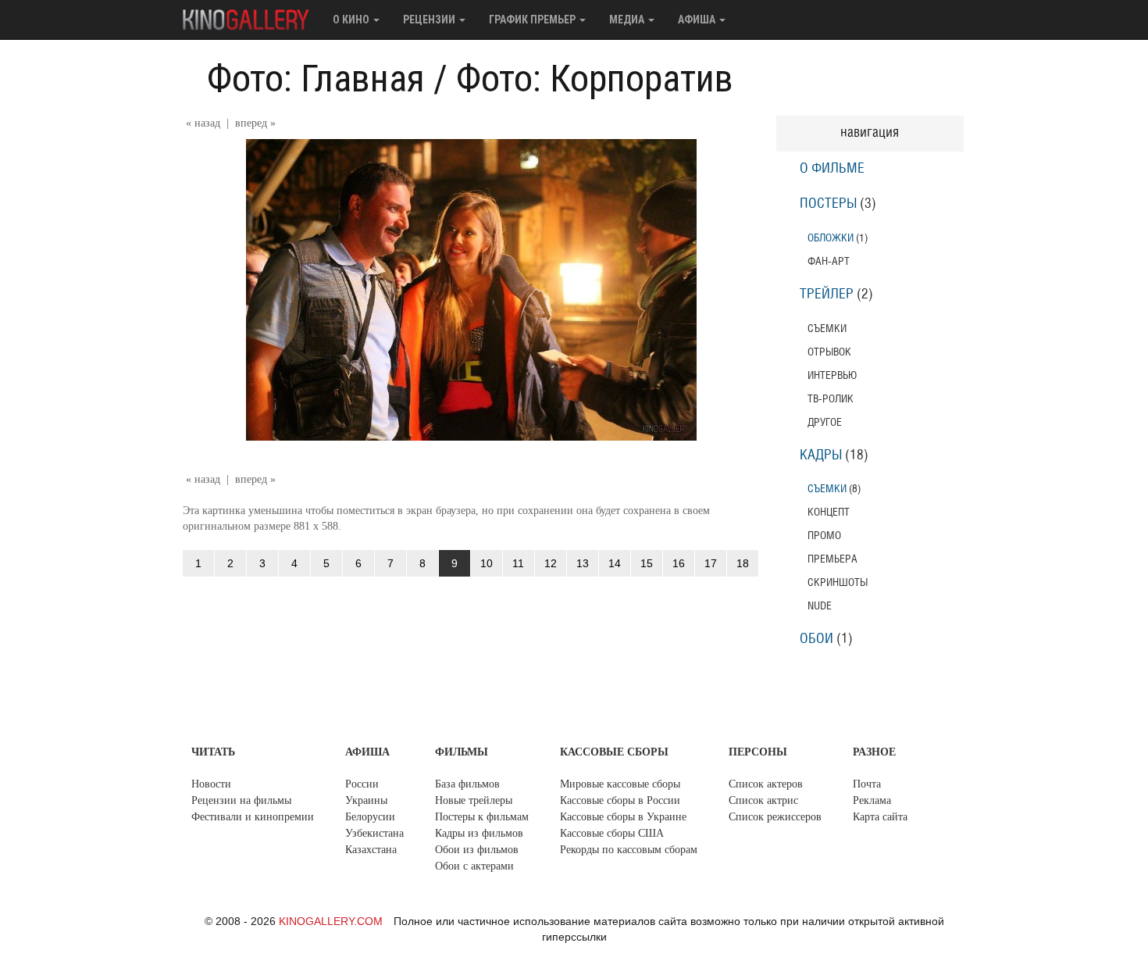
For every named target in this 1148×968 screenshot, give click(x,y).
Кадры (821, 455)
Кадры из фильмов (479, 833)
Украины (366, 800)
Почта (867, 784)
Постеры (828, 204)
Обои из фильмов (477, 849)
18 (742, 563)
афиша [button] (698, 19)
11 (518, 563)
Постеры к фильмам (482, 817)
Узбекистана (374, 833)
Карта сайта (880, 817)
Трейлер (827, 294)
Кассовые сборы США (612, 833)
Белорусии (370, 817)
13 (582, 563)
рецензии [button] (430, 19)
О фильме (832, 169)
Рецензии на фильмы (241, 800)
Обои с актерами (474, 866)
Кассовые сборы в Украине (623, 817)
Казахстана (371, 849)
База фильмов (467, 784)
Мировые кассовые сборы (620, 784)
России (362, 784)
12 (550, 563)
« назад (203, 123)
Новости (211, 784)
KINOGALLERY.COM (331, 921)
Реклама (872, 800)
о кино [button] (352, 19)
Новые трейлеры (473, 800)
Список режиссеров (775, 817)
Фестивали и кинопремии (252, 817)
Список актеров (766, 784)
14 (614, 563)
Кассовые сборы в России (620, 800)
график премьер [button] (533, 19)
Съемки (827, 489)
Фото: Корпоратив (594, 78)
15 (646, 563)
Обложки (831, 238)
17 (710, 563)
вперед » (255, 123)
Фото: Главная (316, 78)
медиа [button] (628, 19)
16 (678, 563)
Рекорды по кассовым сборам (628, 849)
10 (486, 563)
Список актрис (763, 800)
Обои (816, 639)
